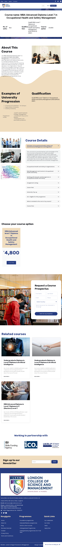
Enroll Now (11, 262)
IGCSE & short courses (26, 525)
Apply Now (47, 528)
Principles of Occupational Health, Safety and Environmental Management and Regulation (40, 146)
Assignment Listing (32, 183)
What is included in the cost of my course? (39, 201)
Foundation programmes (27, 520)
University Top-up (32, 192)
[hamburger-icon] (43, 6)
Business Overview (6, 528)
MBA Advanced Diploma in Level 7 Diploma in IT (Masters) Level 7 (14, 406)
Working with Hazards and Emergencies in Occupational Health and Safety (39, 177)
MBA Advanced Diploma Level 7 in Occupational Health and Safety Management (12, 57)
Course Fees (30, 206)
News (46, 525)
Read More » (7, 376)
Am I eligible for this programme (36, 196)
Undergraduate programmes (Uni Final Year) (30, 531)
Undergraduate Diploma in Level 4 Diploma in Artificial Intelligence (45, 362)
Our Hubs (47, 523)
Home (2, 520)
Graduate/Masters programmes (28, 523)
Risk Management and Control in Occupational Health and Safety (40, 172)
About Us (3, 523)
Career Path (30, 187)
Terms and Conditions (7, 536)
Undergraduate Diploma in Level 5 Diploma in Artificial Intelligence (14, 362)
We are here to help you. (52, 544)
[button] (42, 146)
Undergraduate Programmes (27, 528)
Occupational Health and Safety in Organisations (41, 166)
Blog (2, 525)
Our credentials (49, 520)
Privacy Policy (5, 533)
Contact (3, 530)
